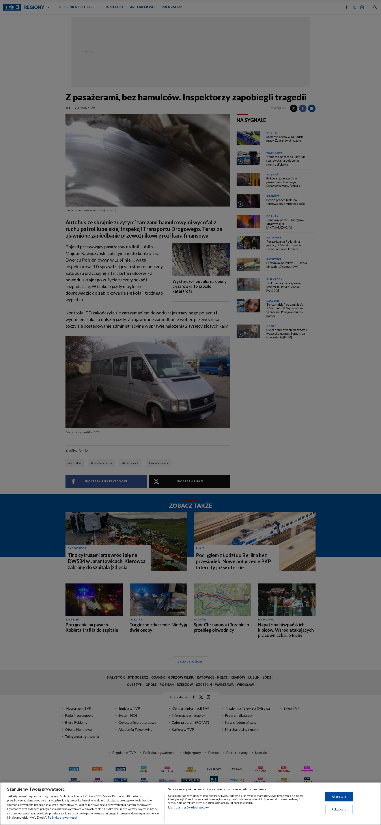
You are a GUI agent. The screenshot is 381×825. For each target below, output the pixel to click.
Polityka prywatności (62, 817)
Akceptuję (339, 796)
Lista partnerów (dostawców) (188, 807)
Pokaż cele (339, 809)
